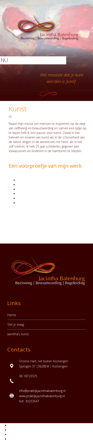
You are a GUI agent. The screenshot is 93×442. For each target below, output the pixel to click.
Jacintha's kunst (18, 334)
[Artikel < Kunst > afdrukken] (11, 117)
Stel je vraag (15, 324)
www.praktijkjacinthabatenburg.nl (42, 396)
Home (11, 315)
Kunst (18, 108)
